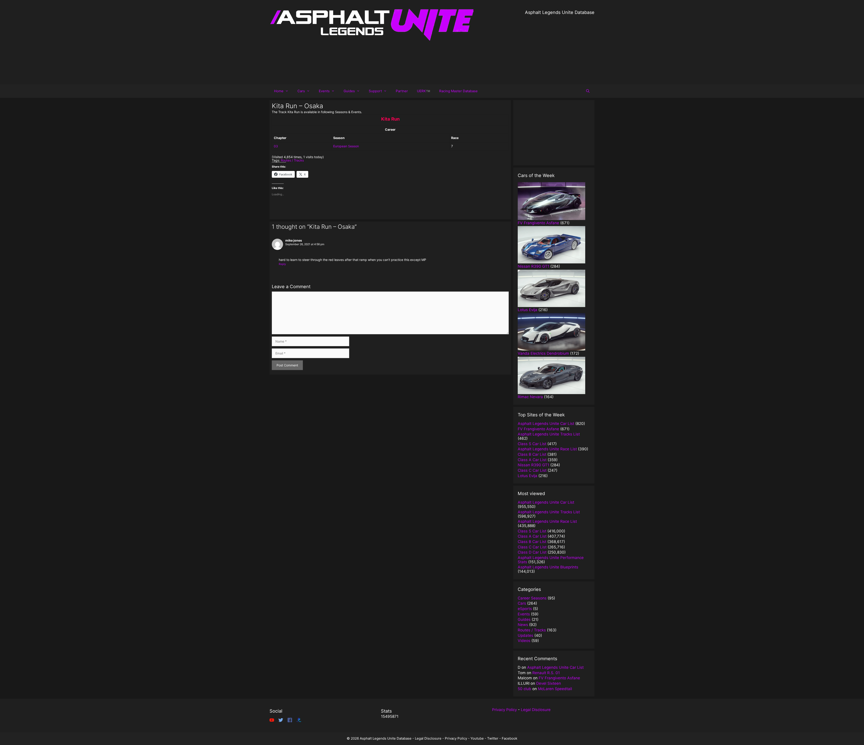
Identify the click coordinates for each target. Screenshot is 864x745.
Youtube (477, 738)
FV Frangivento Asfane (559, 678)
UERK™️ (423, 91)
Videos (524, 640)
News (523, 624)
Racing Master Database (458, 91)
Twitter (492, 738)
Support (375, 91)
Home (279, 91)
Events (324, 91)
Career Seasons (532, 598)
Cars (301, 91)
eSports (525, 608)
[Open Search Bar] (587, 91)
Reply (282, 264)
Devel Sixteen (548, 683)
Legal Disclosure (536, 709)
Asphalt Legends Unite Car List (555, 667)
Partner (402, 91)
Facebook (509, 738)
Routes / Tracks (292, 160)
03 (276, 146)
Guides (349, 91)
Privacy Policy (504, 709)
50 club (524, 689)
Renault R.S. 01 (546, 673)
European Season (346, 146)
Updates (525, 635)
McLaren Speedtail (555, 689)
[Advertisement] (559, 47)
